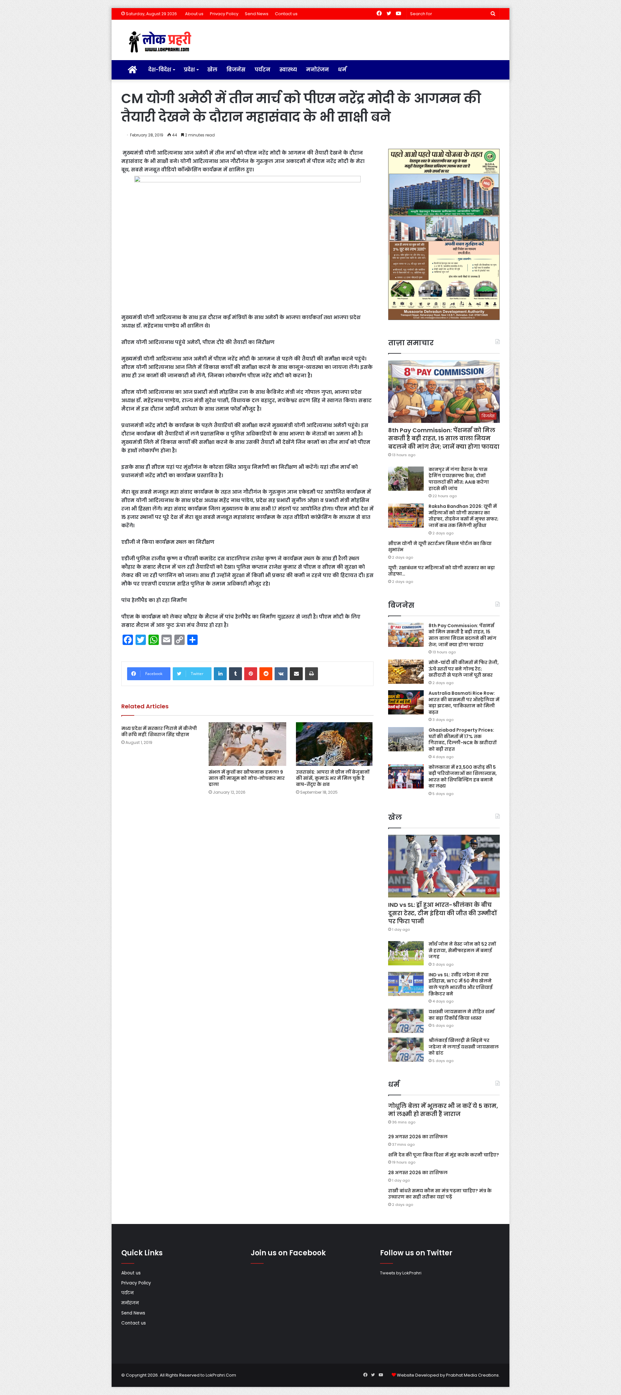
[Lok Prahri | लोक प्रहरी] (161, 42)
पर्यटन (262, 69)
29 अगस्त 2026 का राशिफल (418, 1136)
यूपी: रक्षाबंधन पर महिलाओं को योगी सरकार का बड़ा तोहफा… (441, 570)
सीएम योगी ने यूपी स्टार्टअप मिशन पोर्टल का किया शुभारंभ (440, 546)
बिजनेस (235, 69)
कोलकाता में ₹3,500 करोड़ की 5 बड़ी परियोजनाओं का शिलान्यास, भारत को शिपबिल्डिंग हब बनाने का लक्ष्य (463, 776)
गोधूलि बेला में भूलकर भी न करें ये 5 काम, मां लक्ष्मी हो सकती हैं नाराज (443, 1110)
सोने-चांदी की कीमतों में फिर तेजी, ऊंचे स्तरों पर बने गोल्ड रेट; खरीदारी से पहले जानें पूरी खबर (464, 668)
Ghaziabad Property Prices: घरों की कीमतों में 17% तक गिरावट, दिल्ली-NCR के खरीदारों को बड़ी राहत (462, 739)
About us (194, 14)
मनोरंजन (317, 69)
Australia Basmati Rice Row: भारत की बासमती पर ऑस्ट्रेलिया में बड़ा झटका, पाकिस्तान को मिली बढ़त (464, 702)
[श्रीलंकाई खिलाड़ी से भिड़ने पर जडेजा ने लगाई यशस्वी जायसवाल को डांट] (406, 1049)
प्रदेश (189, 69)
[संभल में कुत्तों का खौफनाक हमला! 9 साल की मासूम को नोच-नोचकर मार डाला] (247, 744)
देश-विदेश (159, 69)
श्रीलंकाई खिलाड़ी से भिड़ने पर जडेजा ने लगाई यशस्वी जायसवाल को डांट (464, 1046)
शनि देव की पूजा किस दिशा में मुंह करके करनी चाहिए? (443, 1155)
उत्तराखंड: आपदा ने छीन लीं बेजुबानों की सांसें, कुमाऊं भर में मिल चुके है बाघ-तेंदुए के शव (332, 778)
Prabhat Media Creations (472, 1375)
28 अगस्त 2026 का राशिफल (418, 1172)
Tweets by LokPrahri (400, 1273)
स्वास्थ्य (288, 69)
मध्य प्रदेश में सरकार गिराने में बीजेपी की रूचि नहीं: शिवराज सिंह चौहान (159, 731)
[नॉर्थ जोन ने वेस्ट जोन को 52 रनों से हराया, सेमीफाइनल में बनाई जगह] (406, 953)
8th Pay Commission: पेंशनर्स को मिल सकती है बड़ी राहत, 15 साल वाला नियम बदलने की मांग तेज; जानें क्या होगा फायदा (443, 438)
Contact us (286, 14)
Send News (256, 14)
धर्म (342, 69)
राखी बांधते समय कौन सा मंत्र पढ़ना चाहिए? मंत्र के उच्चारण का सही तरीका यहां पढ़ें (440, 1193)
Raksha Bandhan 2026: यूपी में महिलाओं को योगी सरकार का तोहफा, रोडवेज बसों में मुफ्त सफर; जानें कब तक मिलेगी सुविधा (463, 516)
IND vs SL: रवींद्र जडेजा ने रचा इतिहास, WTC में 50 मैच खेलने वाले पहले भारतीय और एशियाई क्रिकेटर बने (461, 984)
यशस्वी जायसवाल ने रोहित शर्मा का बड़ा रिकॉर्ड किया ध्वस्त (462, 1014)
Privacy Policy (224, 14)
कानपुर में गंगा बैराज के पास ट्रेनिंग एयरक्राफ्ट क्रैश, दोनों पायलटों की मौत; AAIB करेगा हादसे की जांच (459, 479)
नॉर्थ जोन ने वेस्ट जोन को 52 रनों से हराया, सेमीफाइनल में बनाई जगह (462, 950)
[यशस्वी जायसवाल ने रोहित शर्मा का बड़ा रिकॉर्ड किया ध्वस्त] (406, 1021)
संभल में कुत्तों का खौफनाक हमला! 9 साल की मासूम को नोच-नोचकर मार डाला (247, 778)
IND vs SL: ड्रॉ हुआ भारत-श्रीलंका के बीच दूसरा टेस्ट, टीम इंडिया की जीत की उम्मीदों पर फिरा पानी (442, 913)
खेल (212, 69)
